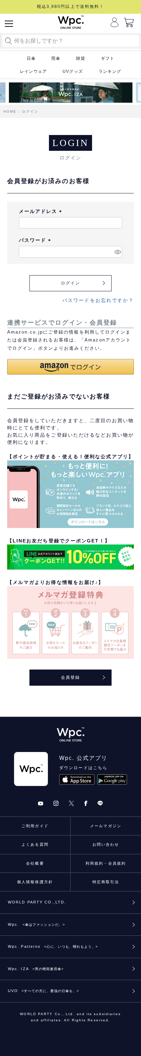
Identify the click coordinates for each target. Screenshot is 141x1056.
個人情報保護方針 (35, 882)
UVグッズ (73, 71)
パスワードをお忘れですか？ (98, 300)
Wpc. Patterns (53, 946)
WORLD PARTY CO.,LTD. (37, 902)
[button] (70, 366)
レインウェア (33, 71)
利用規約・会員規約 (106, 863)
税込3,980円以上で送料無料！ (70, 6)
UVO (43, 991)
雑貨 (80, 58)
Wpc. (36, 924)
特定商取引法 (105, 882)
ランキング (110, 71)
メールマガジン (105, 826)
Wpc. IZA (36, 969)
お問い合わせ (105, 844)
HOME (9, 111)
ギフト (108, 58)
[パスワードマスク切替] (117, 251)
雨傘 (55, 58)
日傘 (31, 58)
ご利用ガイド (35, 826)
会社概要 (35, 863)
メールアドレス (41, 211)
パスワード (36, 240)
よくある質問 (35, 844)
